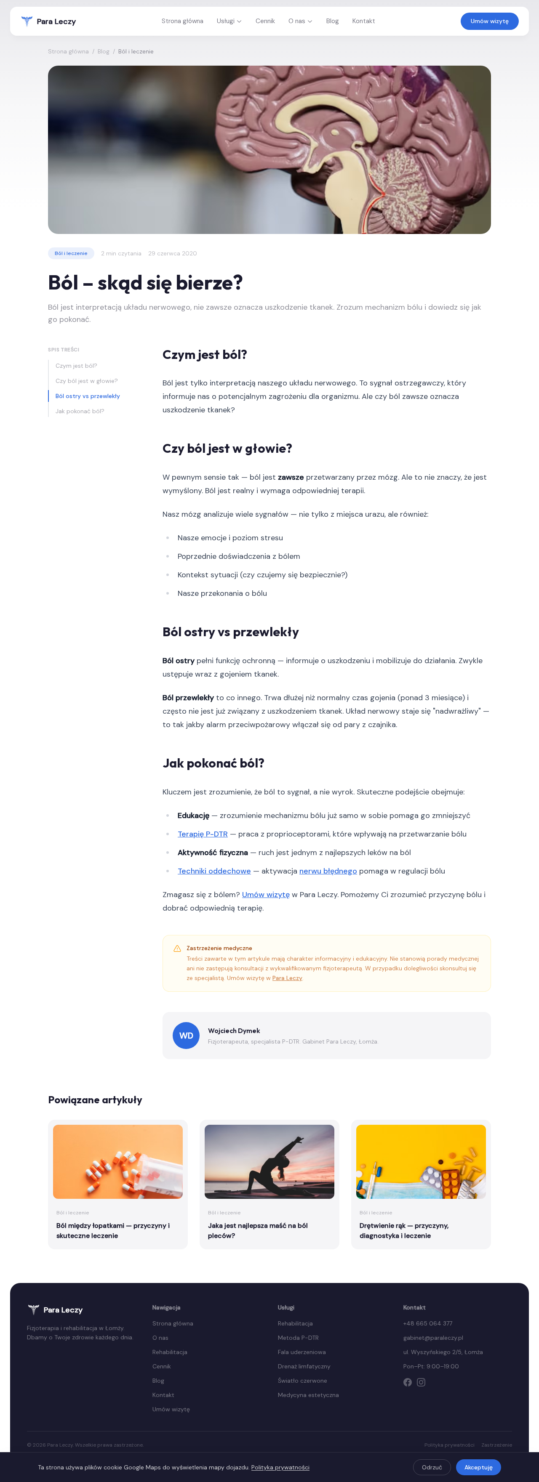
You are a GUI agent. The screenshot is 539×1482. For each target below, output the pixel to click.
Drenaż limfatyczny (304, 1366)
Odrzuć (432, 1467)
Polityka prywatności (449, 1445)
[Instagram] (421, 1382)
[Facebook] (407, 1382)
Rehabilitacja (169, 1352)
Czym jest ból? (76, 365)
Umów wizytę (490, 21)
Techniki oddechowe (214, 871)
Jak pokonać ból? (80, 411)
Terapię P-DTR (203, 834)
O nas (296, 21)
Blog (332, 21)
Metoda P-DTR (298, 1337)
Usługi (226, 21)
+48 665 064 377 (427, 1323)
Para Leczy (287, 978)
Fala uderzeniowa (302, 1352)
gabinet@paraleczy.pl (433, 1337)
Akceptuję (478, 1467)
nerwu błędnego (328, 871)
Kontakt (363, 21)
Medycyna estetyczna (308, 1395)
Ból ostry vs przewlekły (88, 396)
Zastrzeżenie (496, 1445)
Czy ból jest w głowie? (87, 381)
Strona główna (182, 21)
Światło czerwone (302, 1380)
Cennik (265, 21)
